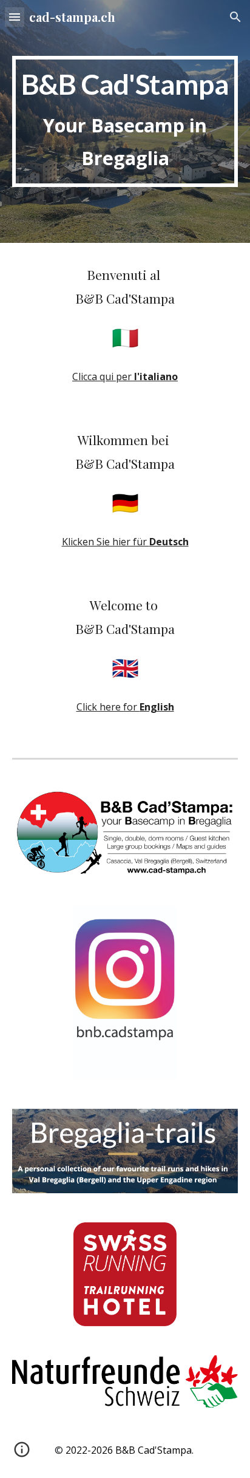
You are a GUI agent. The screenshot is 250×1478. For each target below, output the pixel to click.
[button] (14, 16)
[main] (125, 121)
